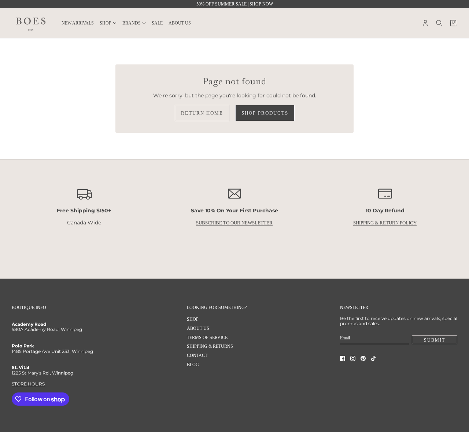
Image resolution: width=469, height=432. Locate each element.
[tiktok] (373, 358)
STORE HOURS (28, 384)
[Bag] (453, 23)
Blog (193, 364)
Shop (193, 319)
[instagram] (353, 358)
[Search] (439, 23)
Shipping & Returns (210, 346)
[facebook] (343, 358)
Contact (197, 355)
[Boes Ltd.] (31, 23)
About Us (198, 328)
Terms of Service (207, 337)
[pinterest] (363, 358)
